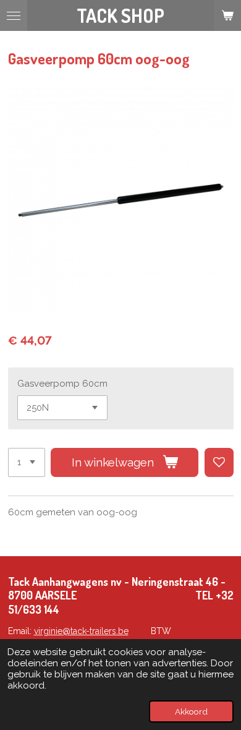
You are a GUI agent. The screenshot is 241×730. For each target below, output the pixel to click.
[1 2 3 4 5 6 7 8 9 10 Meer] (26, 462)
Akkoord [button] (191, 711)
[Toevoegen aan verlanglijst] (219, 462)
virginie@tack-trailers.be (81, 631)
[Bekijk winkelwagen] (227, 15)
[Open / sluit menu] (13, 15)
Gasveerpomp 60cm (62, 383)
